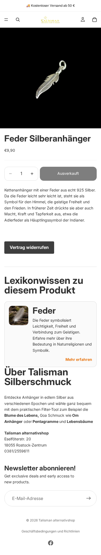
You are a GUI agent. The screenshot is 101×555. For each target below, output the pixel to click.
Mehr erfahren (78, 359)
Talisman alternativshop (57, 520)
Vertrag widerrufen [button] (29, 247)
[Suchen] (18, 20)
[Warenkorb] (94, 20)
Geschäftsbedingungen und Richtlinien (51, 531)
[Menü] (6, 19)
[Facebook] (50, 543)
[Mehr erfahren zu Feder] (18, 315)
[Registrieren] (88, 498)
